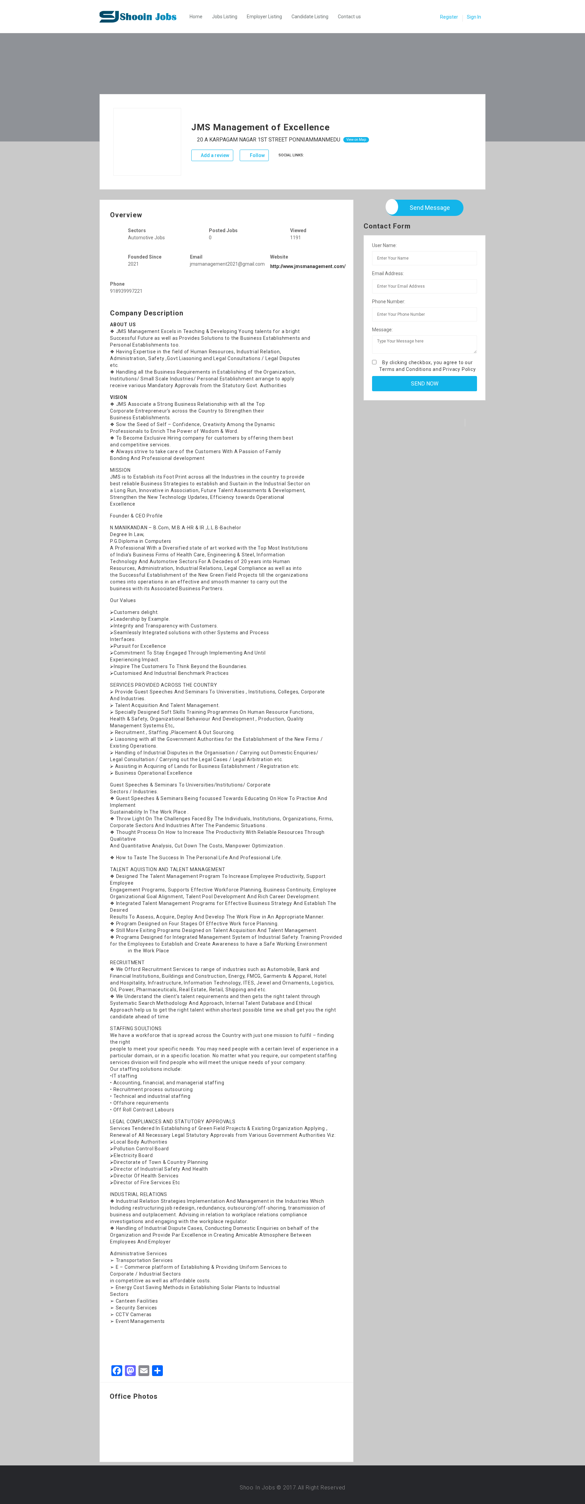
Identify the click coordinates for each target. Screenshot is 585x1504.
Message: (382, 329)
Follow (257, 155)
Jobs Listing (224, 16)
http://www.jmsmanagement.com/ (308, 266)
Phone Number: (388, 301)
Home (196, 16)
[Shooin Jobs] (142, 16)
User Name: (384, 245)
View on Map (356, 139)
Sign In (474, 17)
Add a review (214, 155)
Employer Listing (264, 16)
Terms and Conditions (405, 369)
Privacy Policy (459, 369)
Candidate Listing (309, 16)
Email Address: (388, 273)
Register (449, 17)
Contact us (349, 16)
